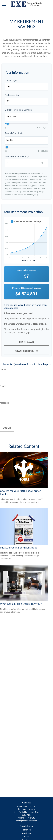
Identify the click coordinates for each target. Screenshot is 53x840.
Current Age (11, 80)
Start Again (26, 341)
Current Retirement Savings (18, 109)
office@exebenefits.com (26, 820)
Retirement (26, 829)
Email (3, 386)
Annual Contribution (14, 133)
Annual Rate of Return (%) (17, 156)
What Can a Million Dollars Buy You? (21, 604)
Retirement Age (12, 95)
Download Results (26, 351)
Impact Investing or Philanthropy (18, 547)
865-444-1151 (30, 806)
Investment (26, 833)
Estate (26, 836)
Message (4, 402)
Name (3, 369)
